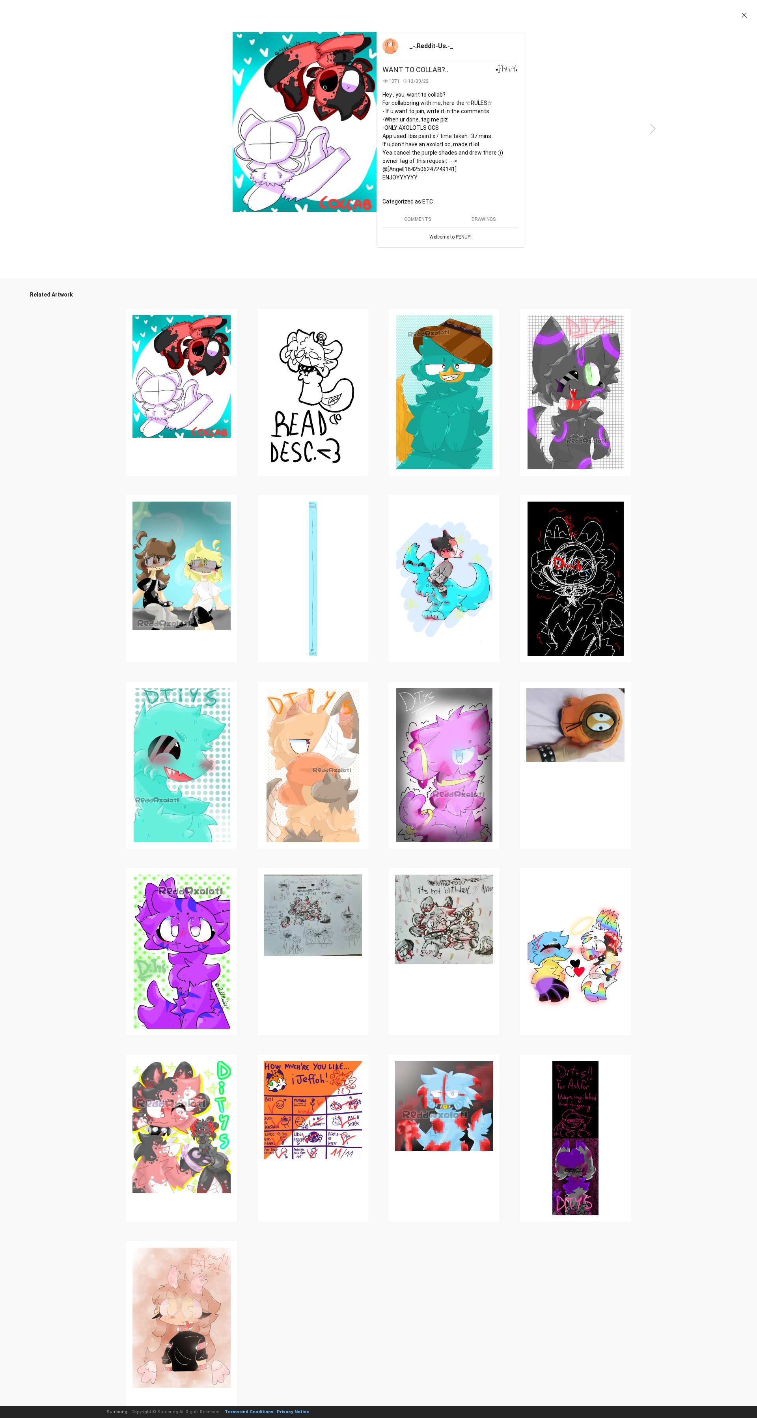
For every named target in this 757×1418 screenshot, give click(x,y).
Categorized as (407, 201)
